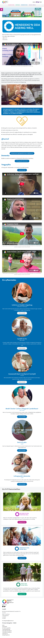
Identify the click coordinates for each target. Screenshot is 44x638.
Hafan (3, 625)
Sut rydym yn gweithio (6, 628)
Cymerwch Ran (22, 170)
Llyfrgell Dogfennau (6, 635)
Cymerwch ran (5, 633)
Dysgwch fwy (22, 522)
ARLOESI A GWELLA (32, 5)
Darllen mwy (22, 313)
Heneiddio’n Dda (24, 5)
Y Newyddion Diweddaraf (7, 631)
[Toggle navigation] (41, 2)
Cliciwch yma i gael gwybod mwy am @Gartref (22, 153)
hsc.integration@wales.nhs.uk (7, 620)
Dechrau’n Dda (11, 5)
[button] (1, 9)
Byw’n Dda (18, 5)
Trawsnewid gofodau (6, 629)
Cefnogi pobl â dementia (22, 161)
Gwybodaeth (4, 626)
